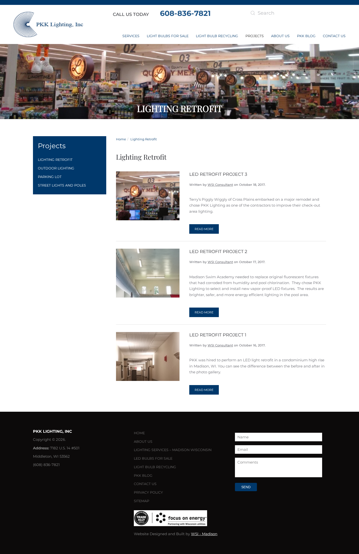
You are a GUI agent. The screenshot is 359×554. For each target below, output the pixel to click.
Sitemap (141, 501)
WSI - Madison (204, 534)
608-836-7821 (185, 13)
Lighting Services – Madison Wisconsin (172, 450)
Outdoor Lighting (56, 168)
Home (139, 433)
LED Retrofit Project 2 (218, 251)
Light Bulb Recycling (217, 36)
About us (280, 36)
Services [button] (130, 36)
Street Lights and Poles (62, 185)
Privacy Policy (148, 492)
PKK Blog (306, 36)
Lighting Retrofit (55, 159)
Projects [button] (254, 36)
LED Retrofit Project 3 (218, 174)
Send (246, 487)
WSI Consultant (220, 185)
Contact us (334, 36)
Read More (204, 229)
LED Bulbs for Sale (153, 458)
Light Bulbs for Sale (168, 36)
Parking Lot (50, 177)
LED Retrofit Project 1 (217, 335)
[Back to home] (48, 24)
